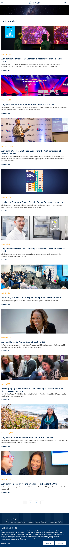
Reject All (60, 543)
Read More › (5, 70)
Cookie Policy (46, 538)
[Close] (67, 527)
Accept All (48, 543)
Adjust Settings (5, 543)
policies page (22, 539)
